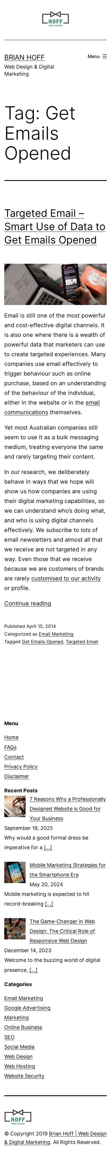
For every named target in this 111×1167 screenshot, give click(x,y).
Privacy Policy (21, 767)
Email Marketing (56, 634)
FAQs (10, 747)
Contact (14, 757)
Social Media (19, 1047)
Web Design (18, 1056)
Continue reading (27, 603)
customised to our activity (66, 578)
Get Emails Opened (42, 641)
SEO (9, 1037)
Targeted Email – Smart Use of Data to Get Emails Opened (54, 226)
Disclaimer (16, 776)
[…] (48, 847)
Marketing (16, 1017)
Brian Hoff (24, 57)
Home (11, 737)
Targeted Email (82, 641)
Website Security (24, 1076)
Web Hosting (19, 1066)
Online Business (23, 1027)
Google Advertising (27, 1008)
